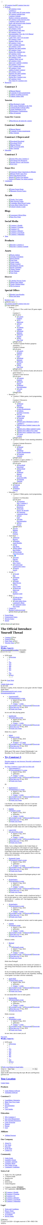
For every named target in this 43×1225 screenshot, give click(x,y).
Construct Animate (27, 439)
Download (20, 141)
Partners (7, 1124)
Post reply (4, 646)
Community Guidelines (12, 1167)
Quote (19, 709)
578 (10, 673)
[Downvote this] (31, 705)
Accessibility (9, 1214)
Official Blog (21, 215)
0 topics (15, 704)
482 (10, 670)
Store (6, 236)
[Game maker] (17, 304)
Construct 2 (22, 460)
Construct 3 (27, 309)
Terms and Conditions (12, 1209)
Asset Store (12, 536)
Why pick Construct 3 (22, 159)
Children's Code (10, 1213)
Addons (17, 255)
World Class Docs (21, 174)
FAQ (15, 164)
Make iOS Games (32, 430)
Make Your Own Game (12, 1102)
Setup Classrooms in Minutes (26, 172)
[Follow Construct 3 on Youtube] (16, 227)
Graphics (17, 264)
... (9, 661)
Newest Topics (21, 191)
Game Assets (9, 1158)
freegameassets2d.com (8, 693)
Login (12, 300)
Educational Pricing (19, 175)
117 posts (23, 742)
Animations (19, 257)
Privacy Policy (9, 1211)
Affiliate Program (10, 1135)
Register (7, 300)
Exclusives (16, 286)
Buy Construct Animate (20, 246)
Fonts (15, 260)
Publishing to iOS (20, 109)
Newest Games (19, 201)
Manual (17, 91)
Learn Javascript (10, 1122)
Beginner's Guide (19, 104)
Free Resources (22, 160)
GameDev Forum (10, 1160)
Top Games (19, 199)
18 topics (15, 742)
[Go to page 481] (11, 675)
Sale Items (16, 296)
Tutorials (16, 133)
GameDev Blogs (10, 1163)
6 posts (21, 816)
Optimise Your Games (33, 432)
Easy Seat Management (12, 1119)
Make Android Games (33, 429)
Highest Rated (19, 284)
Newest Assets (21, 280)
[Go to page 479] (12, 657)
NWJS (19, 143)
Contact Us (12, 608)
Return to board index (16, 1067)
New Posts (17, 217)
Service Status (9, 1216)
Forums (11, 556)
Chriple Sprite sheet (7, 684)
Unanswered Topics (11, 617)
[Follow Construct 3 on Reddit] (15, 225)
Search (7, 620)
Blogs (11, 595)
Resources (8, 82)
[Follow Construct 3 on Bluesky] (16, 231)
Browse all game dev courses (22, 121)
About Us (8, 1143)
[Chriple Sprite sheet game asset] (1, 682)
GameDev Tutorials (11, 1162)
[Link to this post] (14, 707)
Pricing (7, 1104)
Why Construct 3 (10, 1117)
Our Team (8, 1145)
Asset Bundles (19, 294)
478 (10, 662)
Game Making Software (12, 1091)
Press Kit (7, 1147)
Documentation (9, 1105)
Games (16, 262)
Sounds (20, 266)
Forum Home (19, 189)
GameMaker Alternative (12, 1100)
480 (10, 666)
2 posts (21, 887)
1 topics (15, 816)
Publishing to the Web (25, 106)
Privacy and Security (22, 162)
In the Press (8, 1148)
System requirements (23, 93)
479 (10, 664)
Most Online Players (21, 205)
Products (7, 7)
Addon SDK (19, 96)
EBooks (16, 258)
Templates (18, 267)
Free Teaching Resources (13, 1120)
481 (10, 668)
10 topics (15, 865)
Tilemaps (16, 271)
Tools (15, 273)
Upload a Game (20, 207)
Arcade (11, 572)
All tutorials (17, 113)
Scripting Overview (21, 94)
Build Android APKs (22, 107)
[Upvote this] (15, 705)
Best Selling (19, 282)
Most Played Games (23, 203)
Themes (17, 269)
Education (8, 150)
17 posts (22, 865)
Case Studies (9, 1109)
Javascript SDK (19, 146)
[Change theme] (18, 612)
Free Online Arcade (11, 1165)
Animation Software (11, 1092)
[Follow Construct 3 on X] (14, 229)
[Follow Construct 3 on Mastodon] (16, 234)
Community (8, 181)
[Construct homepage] (17, 5)
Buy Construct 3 (18, 245)
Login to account (19, 610)
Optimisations (23, 111)
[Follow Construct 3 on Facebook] (16, 232)
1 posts (21, 704)
